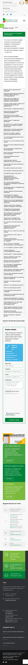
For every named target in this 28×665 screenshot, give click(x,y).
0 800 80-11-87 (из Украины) (11, 5)
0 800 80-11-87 (13, 527)
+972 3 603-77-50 (8, 9)
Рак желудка (7, 40)
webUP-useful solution (13, 659)
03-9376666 (14, 359)
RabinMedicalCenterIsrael (15, 539)
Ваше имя (8, 363)
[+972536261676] (7, 14)
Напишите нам (16, 576)
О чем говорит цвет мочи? (9, 643)
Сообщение (8, 380)
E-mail (7, 374)
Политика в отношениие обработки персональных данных (11, 657)
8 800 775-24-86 (13, 526)
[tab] (14, 34)
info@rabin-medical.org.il (10, 11)
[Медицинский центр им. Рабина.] (13, 20)
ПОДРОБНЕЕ (9, 460)
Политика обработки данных (10, 415)
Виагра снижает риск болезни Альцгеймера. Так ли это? (14, 637)
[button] (2, 26)
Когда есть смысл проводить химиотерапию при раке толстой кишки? (14, 631)
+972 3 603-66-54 (13, 517)
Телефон (7, 369)
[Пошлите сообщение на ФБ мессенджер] (11, 14)
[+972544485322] (4, 14)
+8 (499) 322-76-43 (14, 521)
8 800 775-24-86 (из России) (11, 3)
